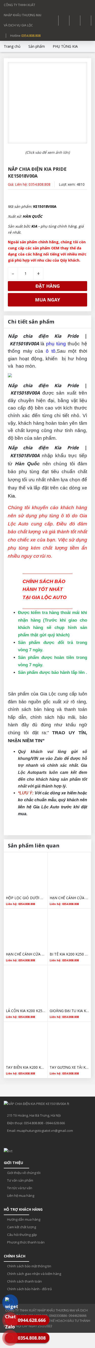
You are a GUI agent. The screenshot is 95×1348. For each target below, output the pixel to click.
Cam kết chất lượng (21, 1227)
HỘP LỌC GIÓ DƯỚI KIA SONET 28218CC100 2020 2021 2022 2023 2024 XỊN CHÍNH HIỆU (25, 897)
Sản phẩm (36, 46)
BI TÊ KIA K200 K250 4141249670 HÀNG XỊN (69, 954)
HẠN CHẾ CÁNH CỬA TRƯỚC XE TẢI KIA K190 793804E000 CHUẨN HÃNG (25, 954)
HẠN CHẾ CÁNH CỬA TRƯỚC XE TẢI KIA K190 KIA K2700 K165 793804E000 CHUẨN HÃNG (69, 897)
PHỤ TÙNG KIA (65, 46)
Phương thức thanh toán (25, 1242)
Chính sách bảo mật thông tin (28, 1266)
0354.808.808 (31, 35)
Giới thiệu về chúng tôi (23, 1172)
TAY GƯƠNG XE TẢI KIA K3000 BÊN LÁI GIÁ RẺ (69, 1067)
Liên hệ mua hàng (20, 1195)
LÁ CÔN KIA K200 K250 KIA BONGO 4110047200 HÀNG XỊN (25, 1010)
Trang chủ (12, 46)
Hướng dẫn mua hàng (23, 1219)
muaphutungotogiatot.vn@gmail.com (45, 1130)
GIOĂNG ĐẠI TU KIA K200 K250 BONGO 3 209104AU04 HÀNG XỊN (69, 1010)
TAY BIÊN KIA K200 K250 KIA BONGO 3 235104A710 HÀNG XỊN (25, 1067)
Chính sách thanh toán (24, 1281)
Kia (11, 496)
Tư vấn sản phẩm (19, 1180)
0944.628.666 (55, 1123)
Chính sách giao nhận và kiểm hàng (33, 1273)
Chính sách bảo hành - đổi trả (29, 1289)
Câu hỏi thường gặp (21, 1234)
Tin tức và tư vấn (19, 1188)
